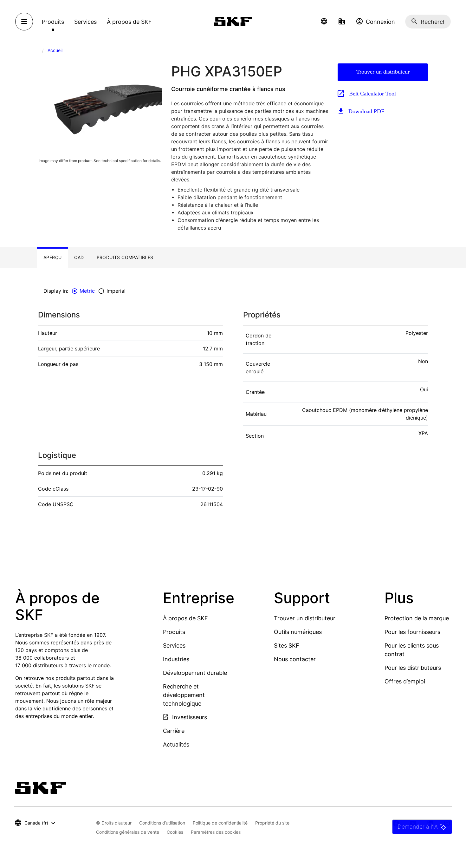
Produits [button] (53, 21)
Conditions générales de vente (127, 832)
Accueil (55, 50)
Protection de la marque (417, 618)
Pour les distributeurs (413, 667)
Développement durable (195, 672)
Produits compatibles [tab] (125, 257)
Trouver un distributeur (383, 71)
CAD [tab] (79, 257)
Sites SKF (286, 645)
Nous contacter (295, 659)
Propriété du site (272, 822)
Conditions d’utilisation (162, 822)
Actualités (176, 744)
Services (174, 645)
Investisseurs (189, 717)
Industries (176, 659)
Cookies (175, 832)
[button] (324, 21)
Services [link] (85, 21)
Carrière (173, 730)
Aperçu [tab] (52, 257)
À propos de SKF (185, 618)
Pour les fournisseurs (412, 632)
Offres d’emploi (405, 681)
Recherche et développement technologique (184, 695)
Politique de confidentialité (220, 822)
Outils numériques (298, 632)
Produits (174, 632)
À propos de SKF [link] (129, 21)
